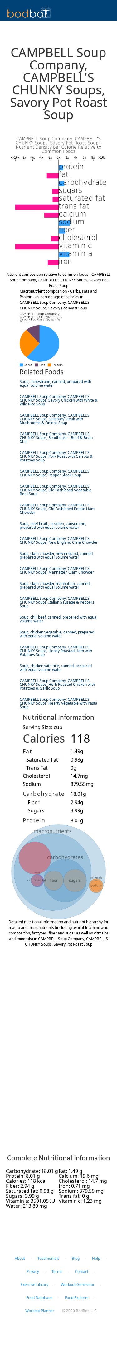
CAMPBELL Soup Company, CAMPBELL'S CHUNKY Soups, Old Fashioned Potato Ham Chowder (57, 508)
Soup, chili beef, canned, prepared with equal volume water (58, 618)
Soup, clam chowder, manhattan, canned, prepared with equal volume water (55, 585)
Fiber (34, 802)
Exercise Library (34, 1284)
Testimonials (48, 1258)
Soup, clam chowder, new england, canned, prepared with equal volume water (57, 555)
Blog (76, 1258)
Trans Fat (37, 767)
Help (96, 1258)
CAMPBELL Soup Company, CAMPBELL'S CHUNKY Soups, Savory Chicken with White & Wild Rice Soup (59, 400)
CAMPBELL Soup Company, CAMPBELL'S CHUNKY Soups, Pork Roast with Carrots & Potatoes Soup (56, 456)
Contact (81, 1271)
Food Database (39, 1297)
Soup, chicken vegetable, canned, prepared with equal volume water (57, 633)
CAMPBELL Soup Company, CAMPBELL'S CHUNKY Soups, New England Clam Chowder (59, 540)
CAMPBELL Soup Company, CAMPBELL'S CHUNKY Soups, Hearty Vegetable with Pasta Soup (58, 703)
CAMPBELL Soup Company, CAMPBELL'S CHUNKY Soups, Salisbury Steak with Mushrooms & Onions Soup (55, 419)
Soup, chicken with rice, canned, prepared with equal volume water (56, 667)
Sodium (32, 784)
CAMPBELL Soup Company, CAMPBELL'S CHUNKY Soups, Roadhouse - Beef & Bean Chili (56, 437)
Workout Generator (78, 1284)
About (20, 1258)
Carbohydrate (44, 793)
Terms (56, 1271)
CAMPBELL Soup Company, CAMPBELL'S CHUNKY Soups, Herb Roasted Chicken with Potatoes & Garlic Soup (57, 684)
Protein (34, 820)
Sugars (36, 810)
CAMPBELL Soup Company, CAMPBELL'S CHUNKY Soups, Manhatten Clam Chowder (57, 570)
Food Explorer (77, 1297)
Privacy (33, 1271)
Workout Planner (39, 1310)
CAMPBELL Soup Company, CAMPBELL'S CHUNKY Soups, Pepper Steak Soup (55, 473)
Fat (27, 751)
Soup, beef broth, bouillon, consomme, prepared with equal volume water (53, 525)
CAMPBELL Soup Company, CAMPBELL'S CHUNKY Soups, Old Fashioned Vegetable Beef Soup (55, 490)
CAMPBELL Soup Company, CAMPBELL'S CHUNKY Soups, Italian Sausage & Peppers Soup (57, 602)
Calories (44, 738)
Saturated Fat (42, 759)
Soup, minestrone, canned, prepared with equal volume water (55, 383)
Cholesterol (36, 775)
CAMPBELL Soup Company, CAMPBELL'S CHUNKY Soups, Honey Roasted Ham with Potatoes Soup (56, 650)
